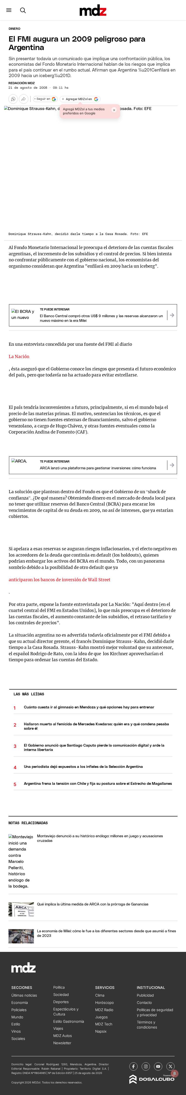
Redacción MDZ (21, 83)
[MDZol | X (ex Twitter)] (170, 1066)
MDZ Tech (103, 1024)
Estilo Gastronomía (68, 1021)
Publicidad (145, 995)
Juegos (101, 1017)
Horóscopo (104, 1002)
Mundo (17, 1017)
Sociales (18, 1038)
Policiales (19, 1010)
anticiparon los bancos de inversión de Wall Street (59, 579)
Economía (19, 1002)
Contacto (144, 1002)
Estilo (15, 1024)
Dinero (14, 28)
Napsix (101, 1031)
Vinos (16, 1031)
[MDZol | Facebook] (133, 1066)
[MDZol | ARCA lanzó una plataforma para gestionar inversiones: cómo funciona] (172, 465)
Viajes (58, 1028)
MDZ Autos (62, 1036)
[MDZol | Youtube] (158, 1066)
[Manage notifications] (174, 1073)
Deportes (61, 1002)
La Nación (19, 356)
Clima (99, 995)
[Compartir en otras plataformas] (23, 98)
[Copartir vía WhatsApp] (13, 98)
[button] (8, 10)
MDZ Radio (104, 1010)
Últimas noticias (24, 995)
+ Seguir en (42, 99)
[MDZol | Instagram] (146, 1066)
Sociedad (61, 994)
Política (59, 987)
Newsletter (62, 1043)
